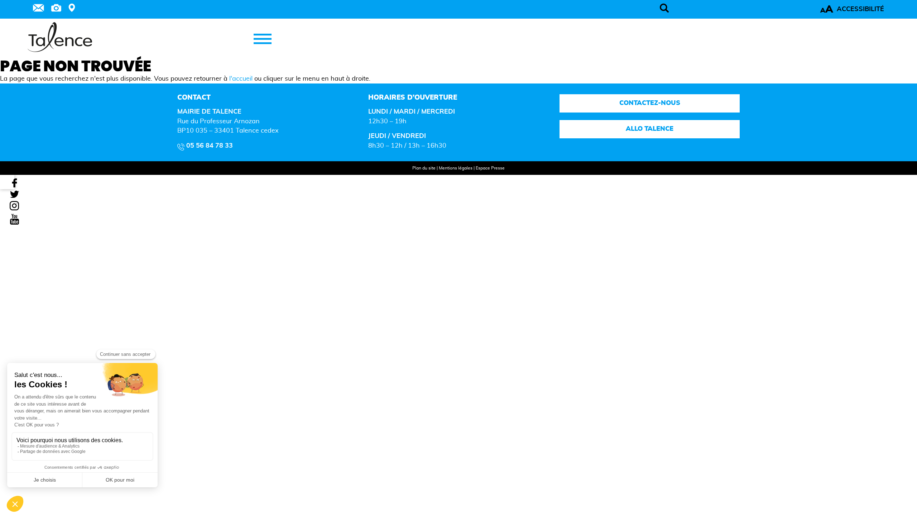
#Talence (34, 348)
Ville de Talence (63, 363)
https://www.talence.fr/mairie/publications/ (63, 338)
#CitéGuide (59, 348)
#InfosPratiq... (88, 348)
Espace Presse (490, 168)
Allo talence (649, 129)
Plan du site (424, 168)
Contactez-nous (649, 103)
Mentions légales (455, 168)
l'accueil (241, 79)
